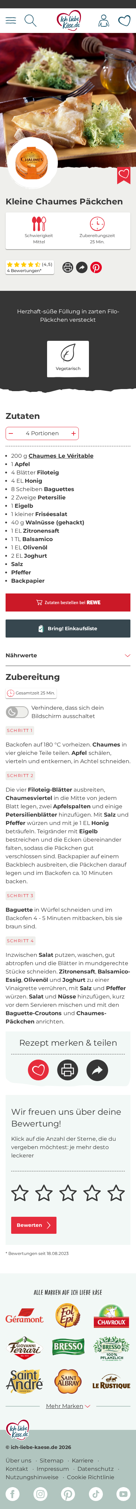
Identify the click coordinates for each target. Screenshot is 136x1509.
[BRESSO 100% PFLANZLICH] (111, 1348)
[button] (82, 267)
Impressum (53, 1469)
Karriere (83, 1460)
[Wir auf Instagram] (40, 1495)
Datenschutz (96, 1469)
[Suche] (30, 21)
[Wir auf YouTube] (123, 1495)
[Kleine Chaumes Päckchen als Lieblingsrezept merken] (123, 175)
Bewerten (29, 1225)
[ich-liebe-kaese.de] (18, 1430)
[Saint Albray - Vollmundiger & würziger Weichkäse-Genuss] (67, 1381)
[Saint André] (25, 1381)
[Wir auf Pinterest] (68, 1495)
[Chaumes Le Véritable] (32, 163)
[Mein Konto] (104, 21)
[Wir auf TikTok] (96, 1495)
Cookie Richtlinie (90, 1477)
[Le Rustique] (111, 1381)
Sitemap (52, 1460)
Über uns (19, 1460)
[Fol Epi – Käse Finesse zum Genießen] (68, 1315)
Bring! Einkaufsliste (72, 628)
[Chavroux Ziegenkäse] (111, 1315)
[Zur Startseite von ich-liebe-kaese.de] (69, 20)
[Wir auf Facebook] (13, 1495)
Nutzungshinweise (33, 1477)
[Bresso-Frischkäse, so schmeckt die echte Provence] (68, 1348)
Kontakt (18, 1469)
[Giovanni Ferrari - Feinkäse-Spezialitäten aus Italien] (25, 1348)
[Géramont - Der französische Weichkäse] (25, 1315)
